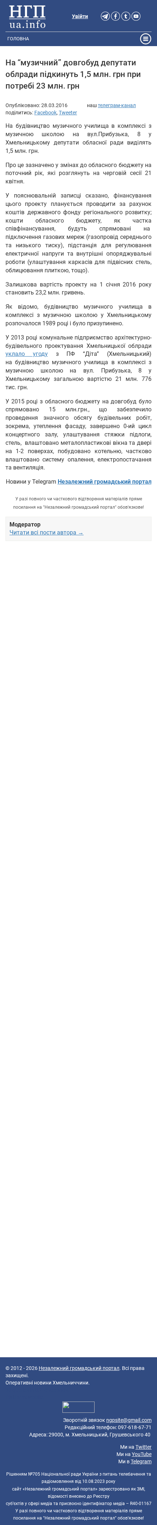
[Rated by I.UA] (78, 1408)
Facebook (45, 112)
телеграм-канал (117, 105)
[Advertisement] (78, 860)
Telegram (141, 1461)
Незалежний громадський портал (79, 1368)
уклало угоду (26, 353)
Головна (18, 38)
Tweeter (68, 112)
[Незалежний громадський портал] (27, 16)
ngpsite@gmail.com (129, 1420)
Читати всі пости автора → (46, 532)
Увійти (80, 16)
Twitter (143, 1447)
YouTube (142, 1454)
